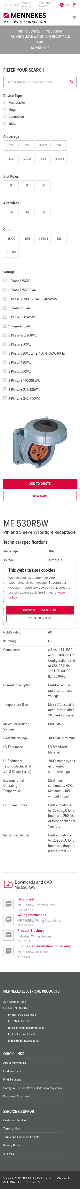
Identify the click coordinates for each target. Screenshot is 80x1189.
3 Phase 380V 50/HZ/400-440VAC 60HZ (36, 353)
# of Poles (11, 176)
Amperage (11, 136)
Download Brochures (16, 1096)
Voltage (9, 272)
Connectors (16, 116)
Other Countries (40, 618)
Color (7, 229)
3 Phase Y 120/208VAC (24, 380)
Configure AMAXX (51, 5)
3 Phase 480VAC (20, 362)
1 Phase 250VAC (19, 308)
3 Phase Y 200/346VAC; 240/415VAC (33, 299)
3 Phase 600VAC (20, 371)
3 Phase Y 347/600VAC (24, 398)
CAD (40, 42)
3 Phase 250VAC (20, 344)
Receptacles (16, 102)
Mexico (15, 5)
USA (6, 5)
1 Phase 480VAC (19, 326)
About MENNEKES (14, 1062)
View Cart (40, 496)
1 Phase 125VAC (19, 281)
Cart (71, 4)
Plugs (12, 109)
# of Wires (11, 203)
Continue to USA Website (40, 610)
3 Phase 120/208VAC (23, 335)
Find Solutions (12, 1079)
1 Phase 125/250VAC (22, 290)
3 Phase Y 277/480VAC (24, 389)
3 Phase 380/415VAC (23, 317)
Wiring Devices (28, 31)
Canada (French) (26, 5)
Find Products (12, 1071)
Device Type (12, 96)
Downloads (40, 47)
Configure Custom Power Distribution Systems (32, 1088)
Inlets (12, 123)
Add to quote (40, 484)
